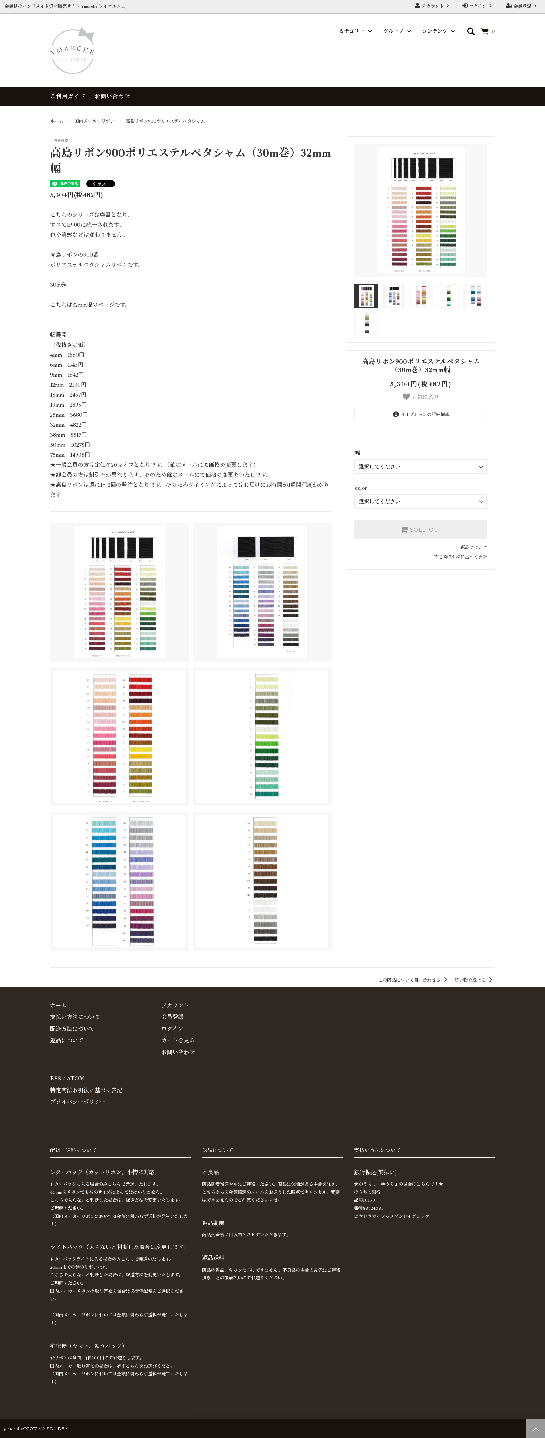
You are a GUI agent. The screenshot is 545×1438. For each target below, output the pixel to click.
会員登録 (522, 6)
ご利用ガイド (68, 96)
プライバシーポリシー (78, 1102)
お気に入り (424, 396)
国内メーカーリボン (95, 121)
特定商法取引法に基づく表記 (86, 1090)
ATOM (75, 1078)
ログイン (478, 6)
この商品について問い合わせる (410, 980)
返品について (473, 548)
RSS (55, 1078)
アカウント (432, 6)
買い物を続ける (471, 980)
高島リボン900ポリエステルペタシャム (165, 121)
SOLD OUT (425, 530)
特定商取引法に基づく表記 (460, 557)
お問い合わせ (112, 96)
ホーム (56, 121)
